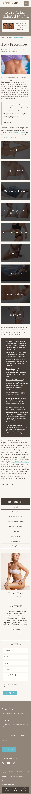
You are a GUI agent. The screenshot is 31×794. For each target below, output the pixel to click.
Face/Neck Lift (15, 593)
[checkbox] (15, 685)
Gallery (4, 741)
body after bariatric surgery (20, 462)
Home (2, 37)
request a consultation (18, 132)
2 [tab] (15, 632)
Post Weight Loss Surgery (15, 211)
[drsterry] (14, 763)
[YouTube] (8, 763)
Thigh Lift (15, 253)
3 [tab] (17, 596)
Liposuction (15, 170)
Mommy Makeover (15, 191)
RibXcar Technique (15, 232)
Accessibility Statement (17, 776)
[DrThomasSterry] (3, 763)
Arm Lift (15, 150)
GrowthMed (10, 784)
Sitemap (4, 780)
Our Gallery (21, 30)
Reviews (23, 735)
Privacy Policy (5, 776)
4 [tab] (20, 596)
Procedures (9, 37)
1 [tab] (10, 596)
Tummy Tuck (16, 273)
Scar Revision (15, 294)
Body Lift (15, 315)
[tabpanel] (15, 574)
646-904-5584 (11, 137)
